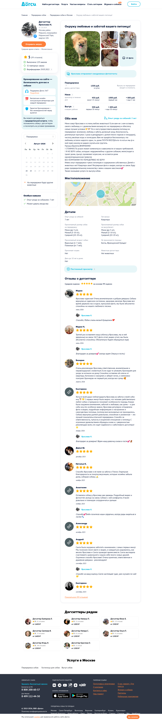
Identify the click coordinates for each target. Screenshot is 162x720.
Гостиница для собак (51, 667)
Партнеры (122, 693)
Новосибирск (73, 713)
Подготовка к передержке (104, 684)
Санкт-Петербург (65, 710)
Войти (134, 4)
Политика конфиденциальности (34, 711)
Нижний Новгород (58, 713)
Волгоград (79, 710)
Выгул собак (67, 667)
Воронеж (88, 710)
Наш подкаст (98, 694)
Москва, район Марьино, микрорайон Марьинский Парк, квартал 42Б (48, 34)
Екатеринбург (100, 710)
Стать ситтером (94, 4)
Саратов (121, 713)
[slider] (87, 283)
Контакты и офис (100, 690)
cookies (37, 717)
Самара (112, 713)
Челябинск (136, 713)
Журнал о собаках (113, 4)
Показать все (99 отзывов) (76, 597)
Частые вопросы (77, 4)
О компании (98, 687)
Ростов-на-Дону (101, 713)
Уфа (127, 713)
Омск (83, 713)
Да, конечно (133, 717)
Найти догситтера (50, 4)
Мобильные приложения (128, 696)
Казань (111, 710)
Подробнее (34, 93)
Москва (54, 710)
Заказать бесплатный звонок (34, 684)
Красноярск (120, 710)
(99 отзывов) (36, 57)
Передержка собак (30, 667)
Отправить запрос (34, 44)
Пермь (89, 713)
